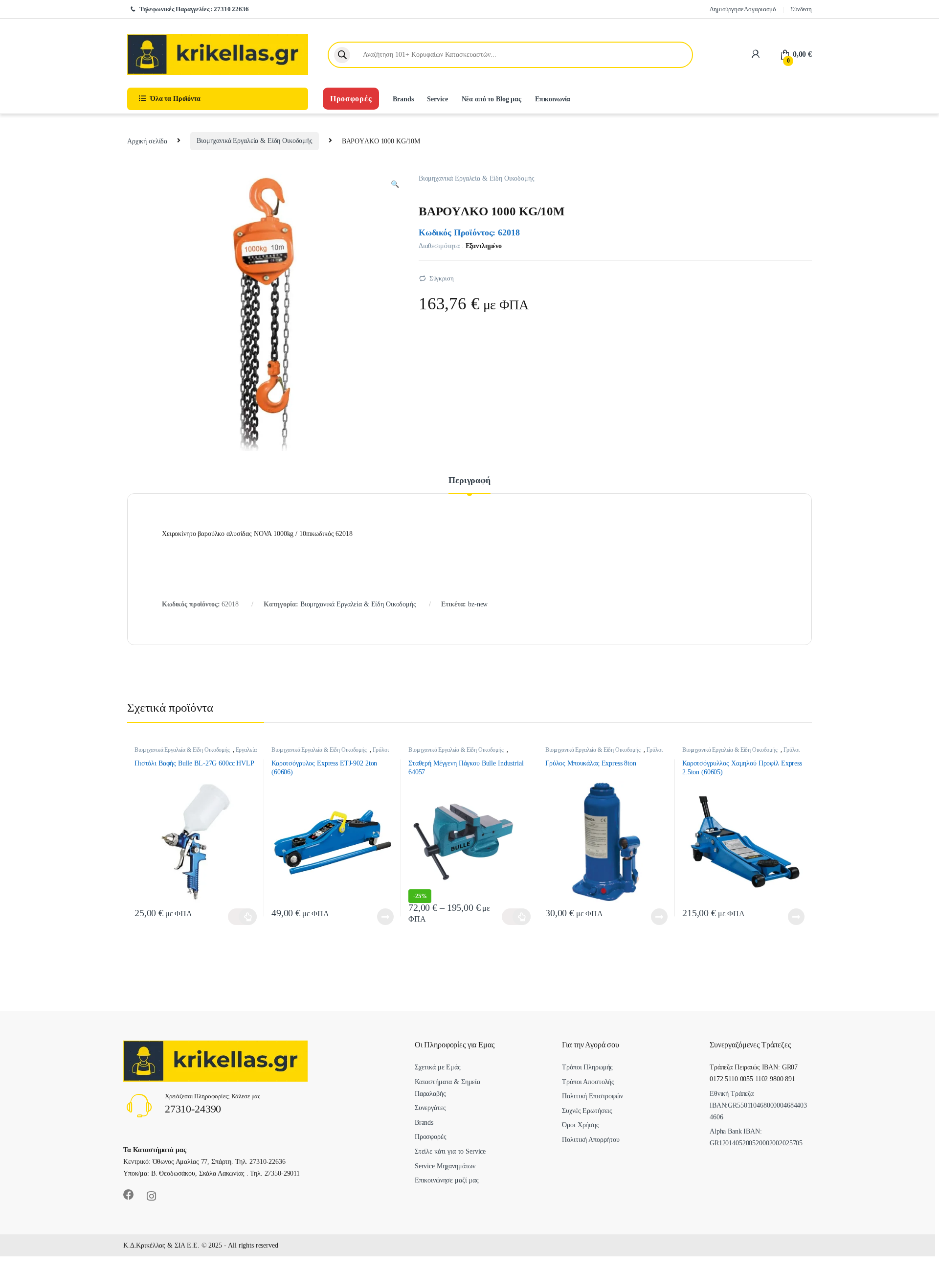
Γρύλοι (381, 749)
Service (437, 99)
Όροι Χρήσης (580, 1125)
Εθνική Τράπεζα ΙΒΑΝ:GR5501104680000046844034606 (758, 1105)
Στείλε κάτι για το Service (450, 1151)
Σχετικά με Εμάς (438, 1067)
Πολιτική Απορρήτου (590, 1139)
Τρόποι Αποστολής (588, 1082)
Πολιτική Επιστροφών (592, 1096)
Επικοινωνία (552, 99)
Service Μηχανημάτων (445, 1166)
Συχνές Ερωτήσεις (587, 1110)
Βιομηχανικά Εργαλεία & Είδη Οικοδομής (255, 140)
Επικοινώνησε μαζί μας (447, 1180)
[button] (395, 184)
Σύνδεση (801, 9)
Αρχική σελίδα (147, 140)
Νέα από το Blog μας (491, 99)
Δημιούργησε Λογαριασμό (743, 9)
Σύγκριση (441, 278)
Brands (403, 99)
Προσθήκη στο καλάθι (242, 916)
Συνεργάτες (430, 1108)
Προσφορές (351, 98)
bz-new (478, 604)
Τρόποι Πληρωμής (587, 1067)
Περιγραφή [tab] (469, 480)
